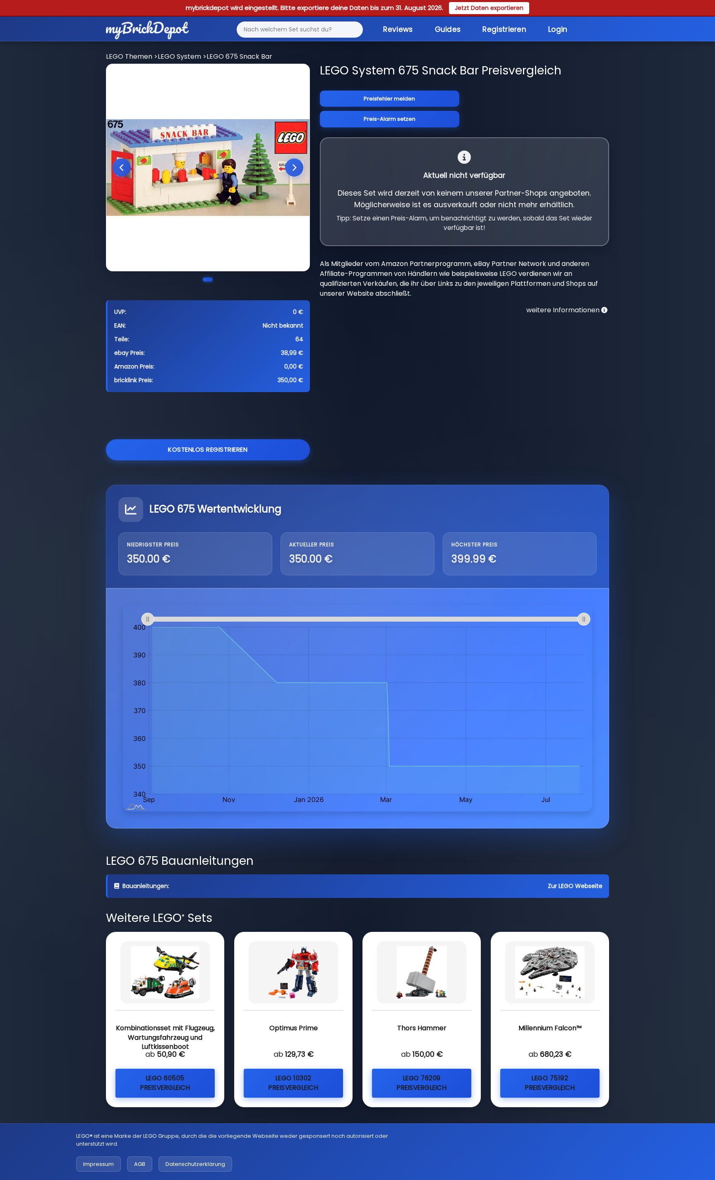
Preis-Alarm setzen (389, 119)
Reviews (398, 29)
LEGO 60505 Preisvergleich (165, 1083)
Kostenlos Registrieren (207, 449)
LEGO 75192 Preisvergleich (550, 1083)
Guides (448, 29)
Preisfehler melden (389, 99)
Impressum (98, 1164)
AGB (139, 1164)
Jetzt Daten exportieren (489, 8)
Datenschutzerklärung (195, 1164)
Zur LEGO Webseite (575, 886)
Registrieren (504, 29)
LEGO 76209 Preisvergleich (421, 1083)
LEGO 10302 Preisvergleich (293, 1083)
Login (558, 29)
